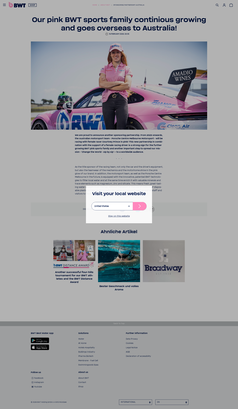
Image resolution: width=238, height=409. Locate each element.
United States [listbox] (101, 206)
